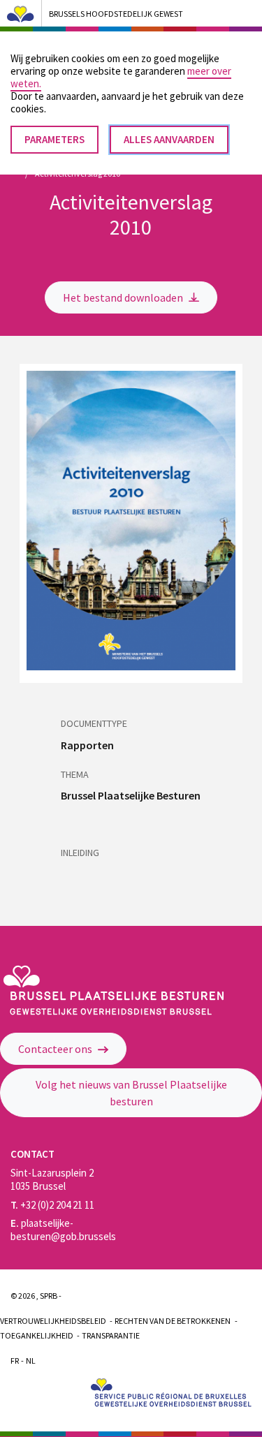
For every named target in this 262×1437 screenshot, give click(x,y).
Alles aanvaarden (169, 139)
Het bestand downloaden (124, 297)
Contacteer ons (56, 1049)
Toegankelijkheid (36, 1335)
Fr (14, 1360)
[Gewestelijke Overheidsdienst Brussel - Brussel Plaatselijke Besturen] (113, 1011)
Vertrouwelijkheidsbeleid (53, 1321)
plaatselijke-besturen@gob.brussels (63, 1229)
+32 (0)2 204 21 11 (52, 1204)
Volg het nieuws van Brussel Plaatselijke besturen (131, 1092)
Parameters (54, 139)
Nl (31, 1360)
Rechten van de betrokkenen (173, 1321)
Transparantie (111, 1335)
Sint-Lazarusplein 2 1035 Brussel (52, 1179)
